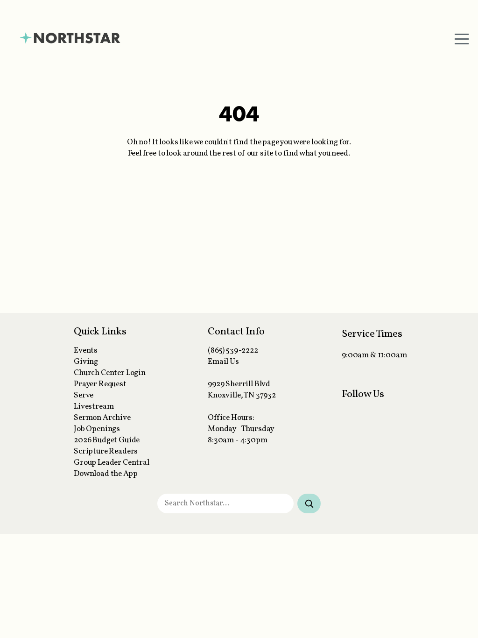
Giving (86, 362)
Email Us (223, 362)
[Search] (309, 503)
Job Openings (97, 429)
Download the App (105, 474)
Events (86, 350)
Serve (83, 395)
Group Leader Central (111, 462)
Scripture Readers (106, 451)
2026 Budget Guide (107, 440)
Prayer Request (100, 384)
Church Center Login (110, 373)
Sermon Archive (102, 418)
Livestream (93, 406)
